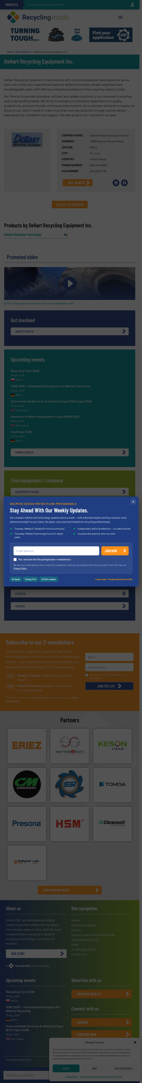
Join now (111, 551)
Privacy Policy (20, 568)
